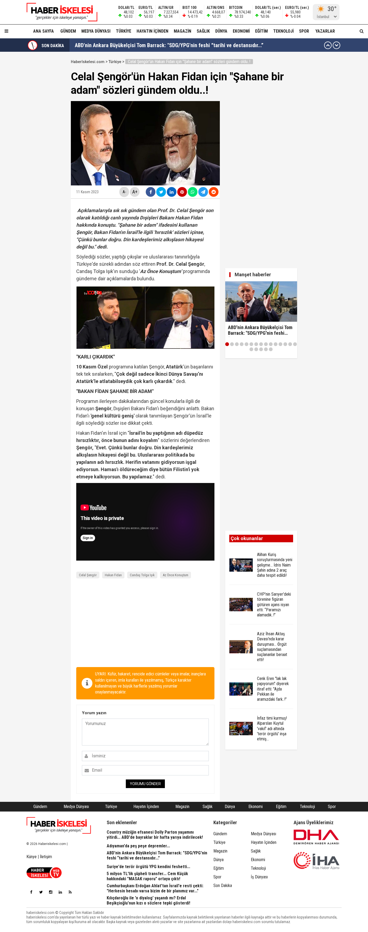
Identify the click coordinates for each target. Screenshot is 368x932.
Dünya (221, 31)
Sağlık (203, 31)
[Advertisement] (145, 624)
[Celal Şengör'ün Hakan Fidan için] (58, 12)
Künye (31, 856)
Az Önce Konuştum (175, 575)
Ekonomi (241, 31)
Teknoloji (283, 31)
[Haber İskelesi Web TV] (44, 876)
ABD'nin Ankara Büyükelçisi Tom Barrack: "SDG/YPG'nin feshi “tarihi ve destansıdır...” (169, 45)
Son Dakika (222, 885)
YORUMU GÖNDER (145, 784)
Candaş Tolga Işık (142, 575)
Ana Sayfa (43, 31)
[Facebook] (31, 892)
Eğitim (261, 31)
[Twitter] (41, 892)
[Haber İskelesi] (58, 825)
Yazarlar (325, 31)
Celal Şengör (88, 575)
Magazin (182, 31)
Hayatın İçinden (152, 31)
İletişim (46, 856)
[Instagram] (50, 892)
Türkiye (123, 31)
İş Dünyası (259, 876)
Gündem (68, 31)
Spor (304, 31)
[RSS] (70, 892)
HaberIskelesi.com (88, 62)
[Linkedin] (60, 892)
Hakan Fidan (113, 575)
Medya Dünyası (95, 31)
